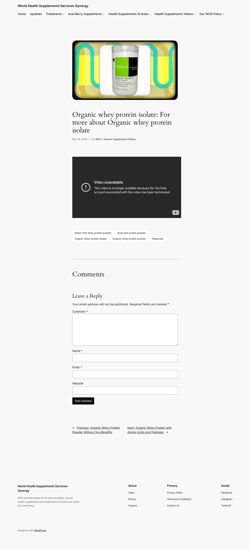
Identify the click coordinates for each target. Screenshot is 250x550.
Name (77, 351)
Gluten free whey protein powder (93, 232)
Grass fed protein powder (131, 232)
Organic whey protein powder (129, 238)
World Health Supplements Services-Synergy (53, 6)
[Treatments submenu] (63, 14)
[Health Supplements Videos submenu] (194, 14)
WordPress (40, 530)
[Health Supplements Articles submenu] (150, 14)
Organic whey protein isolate (90, 238)
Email (77, 367)
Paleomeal (157, 238)
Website (77, 383)
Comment (80, 311)
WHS (98, 139)
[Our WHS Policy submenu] (223, 14)
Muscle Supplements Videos (120, 139)
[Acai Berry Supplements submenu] (103, 14)
